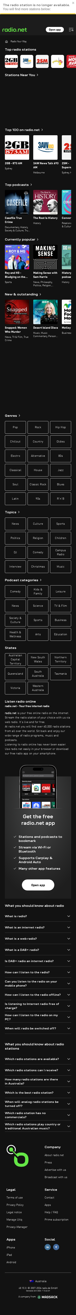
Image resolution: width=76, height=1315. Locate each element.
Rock (38, 427)
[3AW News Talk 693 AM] (26, 61)
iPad (9, 1255)
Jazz (60, 470)
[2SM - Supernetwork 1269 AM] (42, 61)
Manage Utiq (14, 1219)
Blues (60, 484)
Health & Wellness (15, 634)
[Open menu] (71, 29)
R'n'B (60, 498)
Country (38, 441)
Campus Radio (60, 552)
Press (48, 1162)
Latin (15, 498)
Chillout (15, 441)
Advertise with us (55, 1170)
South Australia (38, 673)
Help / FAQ (51, 1212)
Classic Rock (38, 484)
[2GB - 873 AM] (11, 61)
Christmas (38, 566)
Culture (38, 523)
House (38, 470)
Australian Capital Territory (15, 659)
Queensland (15, 673)
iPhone (10, 1247)
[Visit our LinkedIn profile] (47, 1247)
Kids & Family (38, 591)
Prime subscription (57, 1219)
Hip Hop (60, 427)
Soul (15, 484)
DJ (15, 552)
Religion (38, 538)
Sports (60, 523)
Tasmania (61, 673)
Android (11, 1262)
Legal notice (14, 1212)
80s (60, 456)
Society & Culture (15, 620)
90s (38, 498)
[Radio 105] (57, 61)
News (15, 523)
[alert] (38, 7)
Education (60, 634)
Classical (15, 470)
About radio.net (54, 1155)
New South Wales (38, 659)
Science (38, 605)
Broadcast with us (56, 1177)
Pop (15, 427)
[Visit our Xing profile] (56, 1247)
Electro (15, 456)
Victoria (15, 688)
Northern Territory (61, 659)
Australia (40, 1281)
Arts (38, 634)
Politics (15, 538)
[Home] (6, 41)
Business (61, 620)
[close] (73, 2)
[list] (38, 61)
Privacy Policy (15, 1205)
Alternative (38, 456)
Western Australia (38, 688)
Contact (49, 1197)
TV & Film (60, 605)
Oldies (61, 441)
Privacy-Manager (17, 1227)
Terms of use (14, 1197)
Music (60, 566)
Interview (15, 566)
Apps (48, 1205)
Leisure (60, 591)
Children (60, 538)
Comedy (38, 552)
